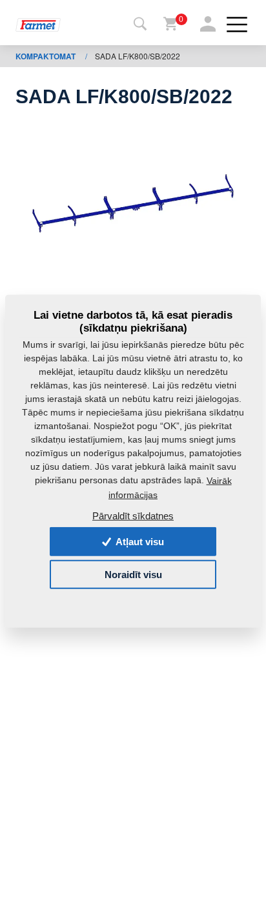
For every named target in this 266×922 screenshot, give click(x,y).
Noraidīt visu (133, 573)
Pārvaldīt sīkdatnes (133, 515)
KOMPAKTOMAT (46, 56)
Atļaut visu (139, 541)
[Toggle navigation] (140, 24)
